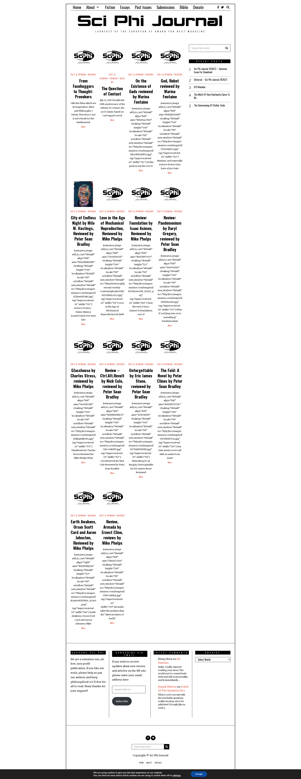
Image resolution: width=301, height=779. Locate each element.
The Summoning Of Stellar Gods (209, 105)
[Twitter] (222, 7)
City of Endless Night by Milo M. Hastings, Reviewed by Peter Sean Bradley (83, 230)
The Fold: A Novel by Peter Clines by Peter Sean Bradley (169, 378)
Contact (158, 762)
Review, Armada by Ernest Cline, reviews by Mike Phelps (112, 532)
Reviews (92, 74)
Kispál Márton (167, 686)
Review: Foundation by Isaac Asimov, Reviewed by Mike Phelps (141, 228)
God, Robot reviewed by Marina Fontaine (170, 89)
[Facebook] (218, 7)
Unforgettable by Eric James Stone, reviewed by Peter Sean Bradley (141, 383)
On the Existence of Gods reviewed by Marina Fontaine (141, 91)
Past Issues (143, 7)
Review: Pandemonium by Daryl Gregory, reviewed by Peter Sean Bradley (169, 233)
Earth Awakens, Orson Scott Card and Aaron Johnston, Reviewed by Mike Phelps (83, 534)
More (83, 126)
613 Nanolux (199, 87)
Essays (125, 7)
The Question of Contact (112, 91)
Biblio (184, 7)
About (90, 7)
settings (177, 775)
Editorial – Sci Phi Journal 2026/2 (210, 79)
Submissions (166, 7)
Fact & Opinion (78, 74)
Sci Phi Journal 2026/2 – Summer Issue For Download (210, 70)
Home (77, 7)
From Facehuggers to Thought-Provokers (83, 89)
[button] (226, 48)
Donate (198, 7)
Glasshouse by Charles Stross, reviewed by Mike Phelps (83, 378)
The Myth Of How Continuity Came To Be (212, 96)
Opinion (114, 78)
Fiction (110, 7)
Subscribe (122, 701)
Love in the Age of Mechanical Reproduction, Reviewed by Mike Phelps (112, 228)
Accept (198, 774)
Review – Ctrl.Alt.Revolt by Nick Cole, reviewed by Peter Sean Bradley (112, 383)
